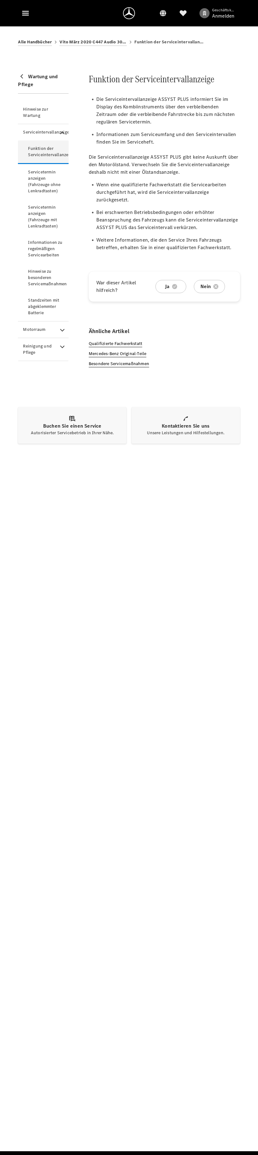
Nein (205, 286)
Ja (167, 286)
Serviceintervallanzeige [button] (45, 132)
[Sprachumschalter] (163, 13)
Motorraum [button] (34, 329)
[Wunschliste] (183, 13)
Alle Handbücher (35, 42)
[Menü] (25, 13)
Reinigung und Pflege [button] (37, 349)
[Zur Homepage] (129, 13)
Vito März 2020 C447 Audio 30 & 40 (92, 42)
